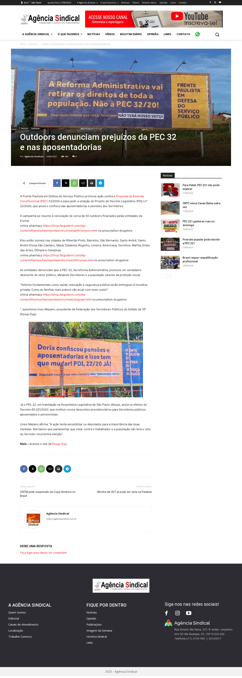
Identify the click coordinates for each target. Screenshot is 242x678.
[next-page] (169, 276)
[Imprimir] (91, 183)
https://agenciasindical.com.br (61, 519)
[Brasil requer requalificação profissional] (170, 262)
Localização (15, 630)
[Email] (83, 183)
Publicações (94, 624)
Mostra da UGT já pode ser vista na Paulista (124, 492)
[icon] (197, 32)
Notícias (33, 44)
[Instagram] (215, 3)
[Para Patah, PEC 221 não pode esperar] (170, 189)
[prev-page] (163, 276)
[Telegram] (100, 183)
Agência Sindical (34, 156)
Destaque (35, 128)
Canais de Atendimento (23, 624)
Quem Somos (17, 612)
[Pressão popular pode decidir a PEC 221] (170, 244)
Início (23, 44)
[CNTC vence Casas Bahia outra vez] (170, 208)
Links (89, 642)
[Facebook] (210, 3)
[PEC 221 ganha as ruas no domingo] (170, 226)
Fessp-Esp (59, 444)
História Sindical (96, 636)
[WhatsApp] (74, 183)
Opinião (91, 618)
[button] (217, 34)
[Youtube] (220, 3)
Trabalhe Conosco (20, 636)
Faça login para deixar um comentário (43, 552)
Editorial (13, 618)
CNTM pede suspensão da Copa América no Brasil (47, 494)
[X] (65, 183)
